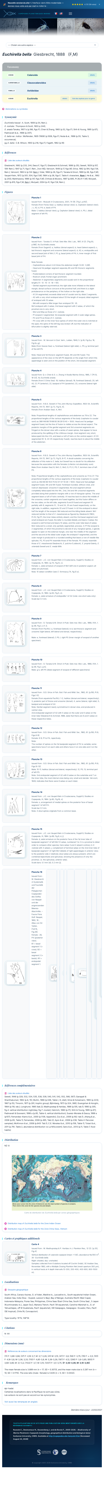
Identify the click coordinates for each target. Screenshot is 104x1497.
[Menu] (70, 13)
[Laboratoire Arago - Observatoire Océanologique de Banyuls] (55, 1452)
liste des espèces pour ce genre (83, 98)
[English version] (61, 13)
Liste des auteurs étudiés (18, 160)
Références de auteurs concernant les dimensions (29, 1351)
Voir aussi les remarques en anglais (21, 1402)
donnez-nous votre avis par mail (22, 6)
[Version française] (56, 13)
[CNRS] (64, 1452)
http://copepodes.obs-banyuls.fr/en (64, 1436)
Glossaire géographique (18, 1290)
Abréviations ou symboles (16, 109)
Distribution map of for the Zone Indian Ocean (34, 1223)
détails (92, 75)
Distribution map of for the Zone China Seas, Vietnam (37, 1229)
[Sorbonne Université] (44, 1452)
